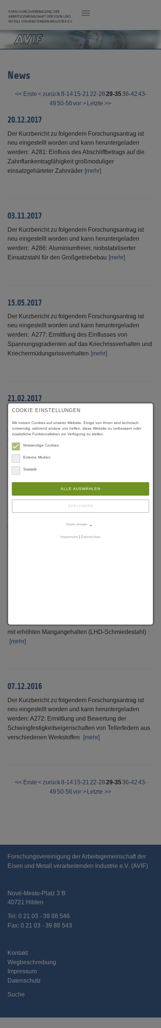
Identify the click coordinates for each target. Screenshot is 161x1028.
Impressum (69, 537)
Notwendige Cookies (41, 445)
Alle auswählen (80, 489)
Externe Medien (37, 457)
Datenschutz (91, 537)
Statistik (30, 469)
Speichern (80, 506)
